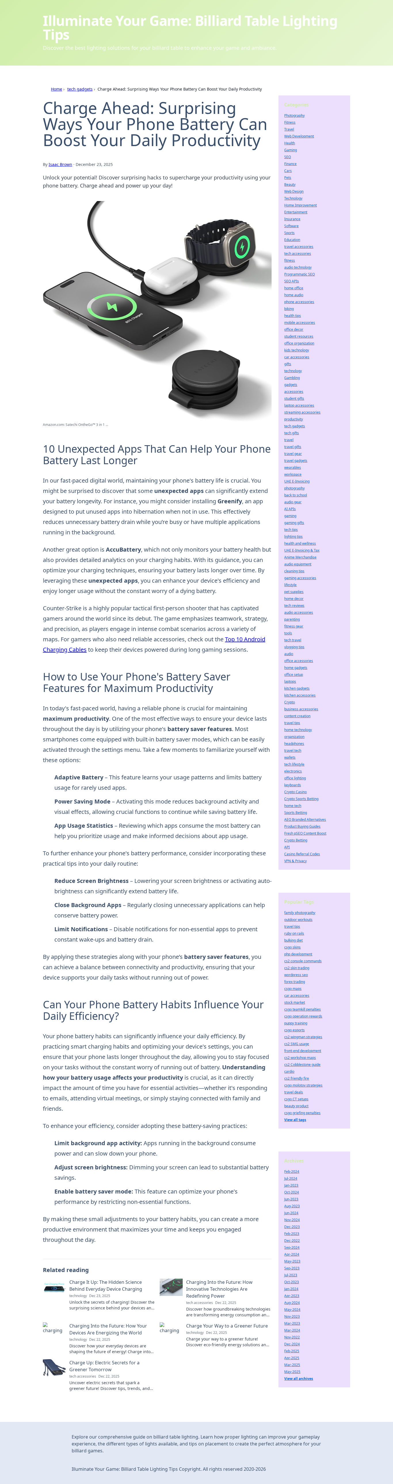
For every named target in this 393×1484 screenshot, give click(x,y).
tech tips (291, 529)
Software (291, 225)
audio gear (293, 502)
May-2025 (292, 1371)
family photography (299, 912)
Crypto (289, 702)
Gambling (292, 377)
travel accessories (298, 246)
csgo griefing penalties (302, 1112)
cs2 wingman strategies (303, 1036)
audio (288, 653)
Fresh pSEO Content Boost (305, 833)
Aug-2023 (292, 1206)
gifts (287, 364)
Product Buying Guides (302, 826)
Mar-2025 (292, 1364)
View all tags (295, 1119)
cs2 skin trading (296, 967)
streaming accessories (302, 412)
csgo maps (293, 988)
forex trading (294, 981)
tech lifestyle (294, 764)
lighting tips (293, 536)
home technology (298, 729)
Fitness (289, 122)
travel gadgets (295, 460)
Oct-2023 (291, 1282)
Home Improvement (300, 205)
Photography (294, 115)
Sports (289, 232)
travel (288, 439)
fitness (289, 260)
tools (288, 633)
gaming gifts (294, 522)
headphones (294, 743)
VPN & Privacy (295, 860)
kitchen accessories (300, 695)
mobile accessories (299, 322)
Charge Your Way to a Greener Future (227, 1326)
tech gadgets (80, 89)
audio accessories (298, 612)
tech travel (292, 640)
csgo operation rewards (303, 1016)
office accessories (298, 660)
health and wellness (300, 543)
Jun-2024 (291, 1212)
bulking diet (293, 940)
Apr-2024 (291, 1254)
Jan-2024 (291, 1288)
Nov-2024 (292, 1219)
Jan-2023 (291, 1185)
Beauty (289, 184)
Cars (288, 170)
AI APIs (290, 508)
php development (298, 954)
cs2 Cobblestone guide (302, 1064)
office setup (293, 674)
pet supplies (294, 591)
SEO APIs (291, 281)
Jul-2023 (290, 1275)
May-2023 (292, 1261)
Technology (293, 198)
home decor (294, 598)
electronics (293, 771)
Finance (290, 163)
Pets (287, 177)
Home (56, 89)
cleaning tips (294, 571)
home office (293, 288)
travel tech (292, 750)
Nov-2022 (292, 1337)
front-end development (302, 1050)
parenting (292, 619)
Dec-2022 (292, 1240)
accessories (293, 391)
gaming (290, 515)
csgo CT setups (296, 1099)
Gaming (290, 150)
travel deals (293, 1092)
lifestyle (290, 584)
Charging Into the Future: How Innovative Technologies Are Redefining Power (219, 1289)
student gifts (294, 398)
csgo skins (292, 947)
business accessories (301, 709)
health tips (292, 315)
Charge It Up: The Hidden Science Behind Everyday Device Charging (105, 1285)
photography (294, 488)
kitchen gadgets (297, 688)
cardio (289, 1071)
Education (292, 239)
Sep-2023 (291, 1268)
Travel (289, 129)
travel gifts (292, 446)
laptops (290, 681)
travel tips (292, 722)
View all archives (298, 1378)
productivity (293, 419)
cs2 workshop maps (300, 1057)
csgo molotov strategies (303, 1085)
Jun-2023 (291, 1199)
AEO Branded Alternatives (305, 819)
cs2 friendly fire (296, 1078)
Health (289, 143)
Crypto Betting (295, 840)
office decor (293, 329)
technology (293, 370)
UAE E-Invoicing (297, 481)
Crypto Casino (295, 791)
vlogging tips (294, 647)
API (287, 847)
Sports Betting (295, 812)
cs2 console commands (303, 961)
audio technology (298, 267)
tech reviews (294, 605)
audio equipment (297, 564)
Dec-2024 (292, 1344)
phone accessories (299, 301)
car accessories (296, 357)
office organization (299, 343)
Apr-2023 (291, 1295)
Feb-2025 (291, 1351)
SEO (287, 156)
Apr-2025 (291, 1357)
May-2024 (292, 1309)
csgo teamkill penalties (302, 1009)
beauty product (296, 1106)
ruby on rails (294, 933)
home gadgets (295, 667)
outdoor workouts (298, 919)
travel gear (293, 453)
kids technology (296, 350)
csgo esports (294, 1030)
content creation (297, 716)
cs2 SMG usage (296, 1043)
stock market (294, 1002)
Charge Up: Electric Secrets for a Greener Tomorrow (104, 1366)
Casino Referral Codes (302, 854)
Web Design (294, 191)
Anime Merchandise (300, 557)
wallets (289, 757)
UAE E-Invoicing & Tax (301, 550)
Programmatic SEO (299, 274)
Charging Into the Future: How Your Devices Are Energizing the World (108, 1329)
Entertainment (295, 212)
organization (294, 736)
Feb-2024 (291, 1171)
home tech (292, 805)
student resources (298, 336)
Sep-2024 (291, 1247)
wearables (292, 467)
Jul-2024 (290, 1178)
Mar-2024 (292, 1330)
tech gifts (291, 433)
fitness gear (293, 626)
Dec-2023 (292, 1226)
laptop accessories (299, 405)
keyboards (292, 785)
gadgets (290, 384)
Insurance (292, 219)
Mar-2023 (292, 1323)
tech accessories (297, 253)
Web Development (299, 136)
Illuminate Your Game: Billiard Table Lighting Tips (190, 27)
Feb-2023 (291, 1233)
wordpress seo (296, 974)
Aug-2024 (292, 1302)
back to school (295, 495)
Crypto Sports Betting (301, 798)
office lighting (295, 778)
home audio (293, 294)
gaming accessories (300, 577)
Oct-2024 (291, 1192)
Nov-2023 (292, 1316)
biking (289, 308)
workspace (293, 474)
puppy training (295, 1023)
